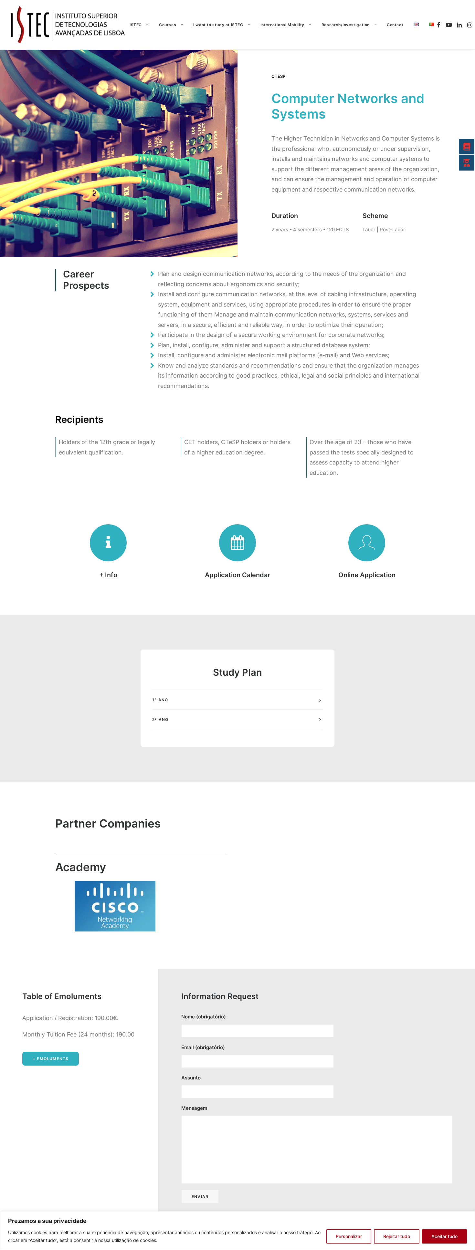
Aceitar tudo (444, 1236)
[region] (237, 1230)
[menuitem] (139, 24)
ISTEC (136, 24)
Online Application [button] (367, 575)
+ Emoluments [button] (51, 1058)
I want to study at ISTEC (218, 24)
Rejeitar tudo (396, 1236)
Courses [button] (167, 24)
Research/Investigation (346, 24)
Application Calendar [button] (237, 575)
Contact (395, 24)
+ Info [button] (108, 575)
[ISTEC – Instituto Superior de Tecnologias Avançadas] (68, 25)
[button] (440, 24)
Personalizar (349, 1236)
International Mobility (282, 24)
